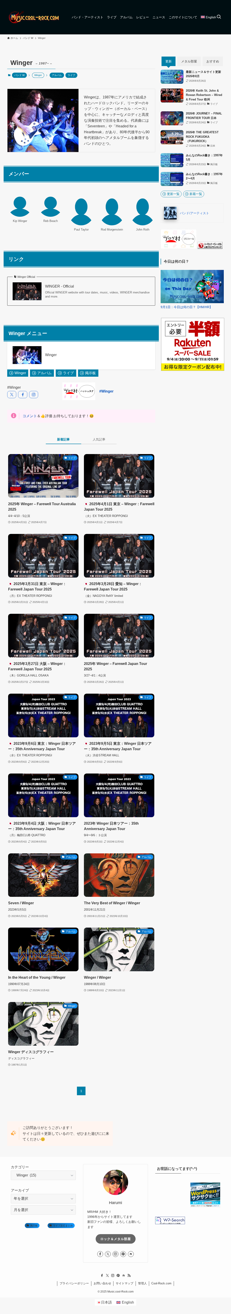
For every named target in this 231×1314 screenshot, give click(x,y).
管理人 (142, 1283)
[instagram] (115, 1254)
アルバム (57, 75)
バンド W (19, 75)
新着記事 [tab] (63, 439)
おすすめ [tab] (212, 61)
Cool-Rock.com (161, 1283)
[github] (131, 1254)
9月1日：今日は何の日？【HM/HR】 (187, 307)
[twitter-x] (108, 1254)
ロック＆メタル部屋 (115, 1238)
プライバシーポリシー (74, 1283)
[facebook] (100, 1254)
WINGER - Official (59, 286)
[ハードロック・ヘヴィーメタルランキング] (210, 248)
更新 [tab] (168, 61)
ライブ (71, 75)
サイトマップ (124, 1283)
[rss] (129, 1276)
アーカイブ (20, 1190)
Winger (51, 355)
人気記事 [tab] (99, 439)
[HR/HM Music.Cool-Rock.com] (34, 17)
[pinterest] (123, 1254)
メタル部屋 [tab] (189, 61)
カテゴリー (20, 1167)
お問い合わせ (102, 1283)
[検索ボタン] (219, 17)
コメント (30, 416)
